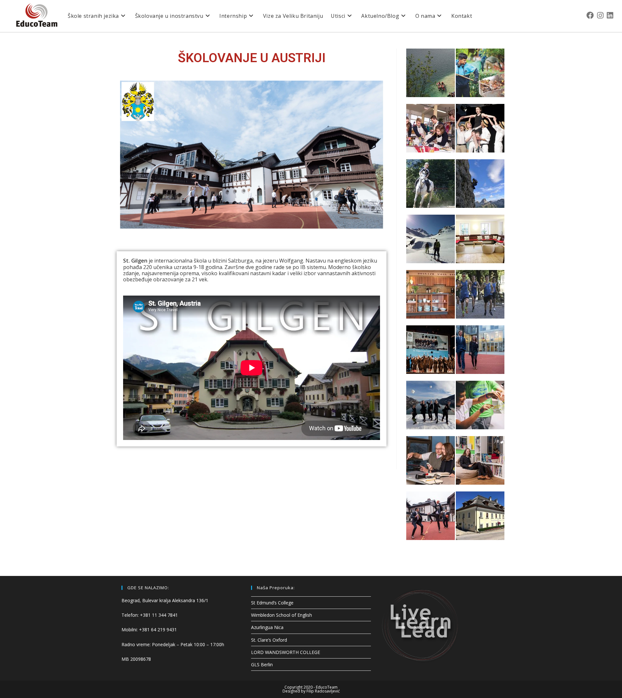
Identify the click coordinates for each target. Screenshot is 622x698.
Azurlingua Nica (267, 627)
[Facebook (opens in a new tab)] (590, 15)
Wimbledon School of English (281, 615)
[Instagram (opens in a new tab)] (600, 15)
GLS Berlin (262, 664)
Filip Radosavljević (323, 691)
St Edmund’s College (272, 603)
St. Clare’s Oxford (269, 640)
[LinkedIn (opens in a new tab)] (610, 15)
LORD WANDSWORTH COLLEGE (285, 652)
